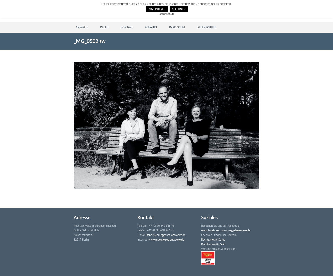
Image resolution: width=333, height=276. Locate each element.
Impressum (177, 27)
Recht (104, 27)
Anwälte (82, 27)
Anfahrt (151, 27)
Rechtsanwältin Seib (213, 244)
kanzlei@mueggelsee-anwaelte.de (165, 235)
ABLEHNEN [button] (178, 9)
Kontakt (127, 27)
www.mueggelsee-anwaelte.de (166, 239)
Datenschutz (206, 27)
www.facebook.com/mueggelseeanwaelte (225, 230)
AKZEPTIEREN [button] (157, 9)
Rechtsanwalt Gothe (213, 239)
